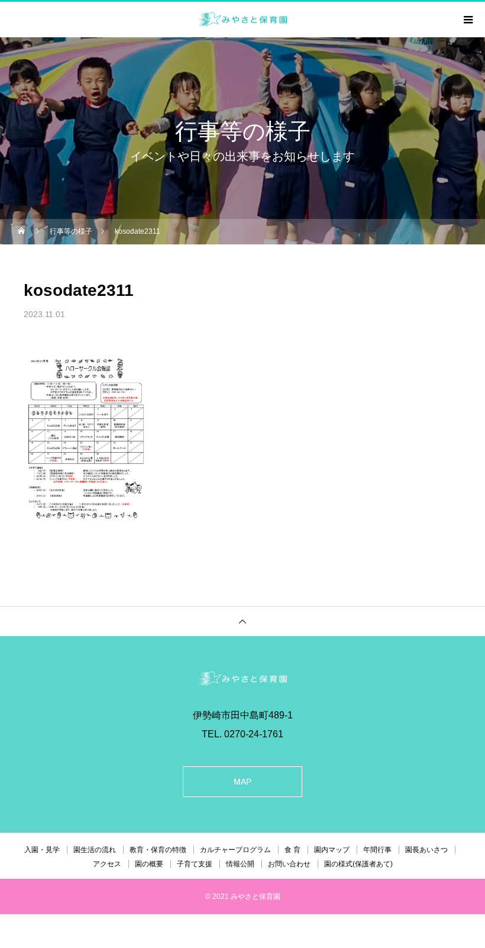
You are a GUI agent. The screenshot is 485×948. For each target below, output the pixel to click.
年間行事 (377, 850)
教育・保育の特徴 (158, 850)
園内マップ (332, 850)
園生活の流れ (94, 850)
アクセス (107, 864)
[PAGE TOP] (242, 621)
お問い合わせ (289, 864)
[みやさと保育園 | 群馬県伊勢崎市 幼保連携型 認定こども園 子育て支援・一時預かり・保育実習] (242, 678)
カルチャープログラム (235, 850)
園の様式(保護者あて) (358, 864)
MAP (242, 781)
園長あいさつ (426, 850)
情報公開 (240, 864)
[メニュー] (467, 19)
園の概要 (149, 864)
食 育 (292, 850)
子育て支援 (194, 864)
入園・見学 (42, 850)
